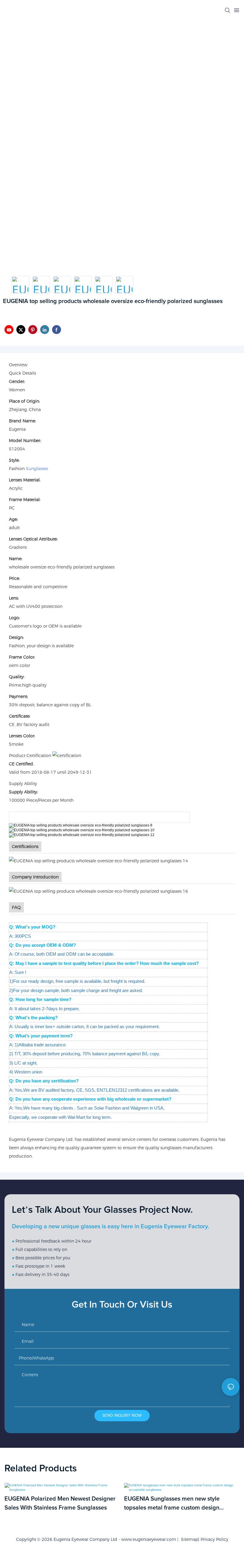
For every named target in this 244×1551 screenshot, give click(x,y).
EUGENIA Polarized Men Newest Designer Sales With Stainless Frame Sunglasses (59, 1503)
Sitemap (188, 1539)
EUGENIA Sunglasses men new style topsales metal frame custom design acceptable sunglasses (172, 1504)
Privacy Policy (214, 1539)
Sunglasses (37, 468)
